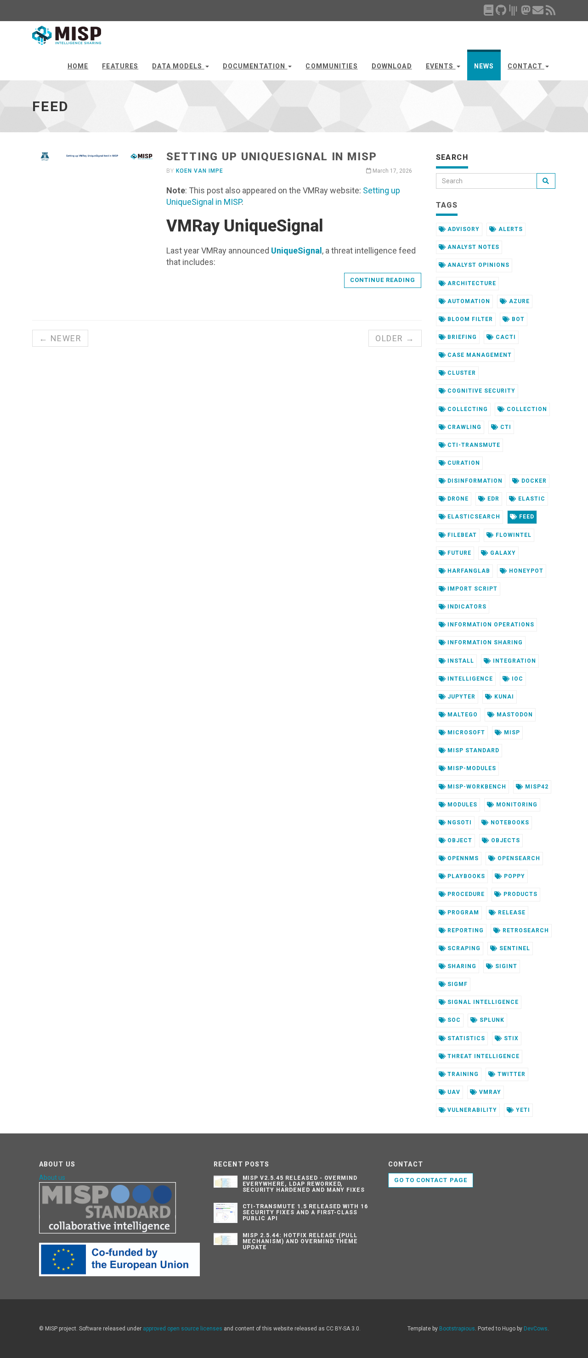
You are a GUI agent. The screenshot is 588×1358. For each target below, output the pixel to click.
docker (533, 481)
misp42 (535, 786)
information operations (490, 624)
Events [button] (441, 66)
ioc (516, 679)
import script (471, 589)
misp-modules (471, 768)
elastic (530, 499)
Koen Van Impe (199, 171)
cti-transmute (473, 445)
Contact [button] (526, 66)
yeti (522, 1110)
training (462, 1074)
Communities (331, 66)
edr (492, 499)
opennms (462, 858)
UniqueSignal (296, 250)
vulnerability (471, 1110)
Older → (394, 338)
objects (504, 840)
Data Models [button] (178, 66)
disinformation (474, 481)
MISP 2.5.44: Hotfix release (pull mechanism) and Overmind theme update (300, 1241)
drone (457, 499)
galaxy (502, 553)
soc (453, 1020)
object (459, 840)
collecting (467, 409)
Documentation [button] (255, 66)
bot (517, 319)
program (462, 912)
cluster (461, 373)
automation (468, 301)
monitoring (515, 804)
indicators (466, 606)
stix (510, 1038)
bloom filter (469, 319)
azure (518, 301)
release (511, 912)
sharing (461, 966)
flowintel (512, 535)
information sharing (484, 642)
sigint (505, 966)
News (484, 66)
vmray (489, 1092)
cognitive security (480, 391)
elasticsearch (473, 516)
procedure (465, 894)
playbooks (465, 876)
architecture (471, 283)
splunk (491, 1020)
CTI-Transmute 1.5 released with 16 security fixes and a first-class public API (305, 1212)
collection (526, 409)
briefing (461, 337)
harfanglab (468, 571)
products (519, 894)
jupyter (460, 696)
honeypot (525, 571)
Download (392, 66)
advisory (463, 229)
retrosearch (525, 930)
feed (525, 516)
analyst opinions (477, 265)
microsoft (465, 732)
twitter (511, 1074)
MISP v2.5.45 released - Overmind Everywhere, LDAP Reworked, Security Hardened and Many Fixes (304, 1184)
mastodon (514, 714)
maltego (462, 714)
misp (511, 732)
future (458, 553)
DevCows (536, 1328)
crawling (463, 427)
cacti (505, 337)
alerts (510, 229)
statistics (465, 1038)
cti (504, 427)
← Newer (60, 338)
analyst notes (472, 247)
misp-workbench (476, 786)
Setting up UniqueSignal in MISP (271, 156)
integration (513, 661)
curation (463, 463)
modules (461, 804)
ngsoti (459, 822)
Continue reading (383, 279)
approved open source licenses (182, 1328)
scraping (463, 948)
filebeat (461, 535)
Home (78, 66)
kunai (503, 696)
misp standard (472, 750)
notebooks (509, 822)
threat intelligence (482, 1056)
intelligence (469, 679)
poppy (513, 876)
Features (120, 66)
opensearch (518, 858)
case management (478, 355)
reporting (465, 930)
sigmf (457, 984)
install (460, 661)
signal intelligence (482, 1002)
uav (453, 1092)
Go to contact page (430, 1180)
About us (52, 1177)
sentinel (514, 948)
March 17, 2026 (391, 171)
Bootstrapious (457, 1328)
